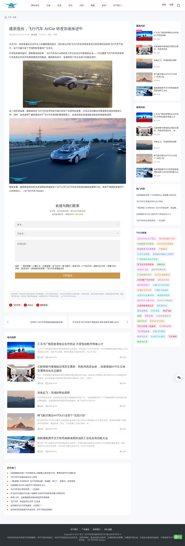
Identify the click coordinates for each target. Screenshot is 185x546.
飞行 (112, 44)
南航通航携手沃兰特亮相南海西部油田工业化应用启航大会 (72, 438)
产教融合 (163, 249)
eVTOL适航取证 (162, 275)
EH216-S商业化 (165, 300)
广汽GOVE (87, 266)
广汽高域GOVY (144, 275)
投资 (23, 44)
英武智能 (27, 266)
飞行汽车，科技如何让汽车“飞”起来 (25, 501)
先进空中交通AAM (145, 295)
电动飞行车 (142, 336)
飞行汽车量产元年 (167, 239)
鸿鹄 (139, 316)
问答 (82, 5)
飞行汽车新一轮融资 (146, 326)
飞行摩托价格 (143, 331)
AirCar (58, 53)
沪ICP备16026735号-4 (111, 534)
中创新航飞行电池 (145, 244)
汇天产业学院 (143, 254)
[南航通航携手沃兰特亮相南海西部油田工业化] (144, 91)
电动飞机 (167, 311)
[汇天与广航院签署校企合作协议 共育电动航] (144, 36)
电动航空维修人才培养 (163, 254)
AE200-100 (142, 269)
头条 (48, 5)
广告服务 (85, 529)
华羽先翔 (149, 316)
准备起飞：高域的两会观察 (53, 392)
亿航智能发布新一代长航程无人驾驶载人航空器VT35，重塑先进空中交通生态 (43, 473)
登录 (164, 4)
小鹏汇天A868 (161, 290)
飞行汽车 (75, 44)
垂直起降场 (142, 311)
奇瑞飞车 (76, 266)
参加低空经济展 (38, 268)
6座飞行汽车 (163, 280)
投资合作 (25, 268)
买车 (71, 5)
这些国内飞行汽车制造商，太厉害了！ (26, 505)
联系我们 (96, 529)
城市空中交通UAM (145, 300)
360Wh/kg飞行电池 (146, 239)
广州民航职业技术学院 (147, 259)
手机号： (21, 234)
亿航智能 (46, 266)
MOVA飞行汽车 (157, 321)
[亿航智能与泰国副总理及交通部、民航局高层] (144, 50)
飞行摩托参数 (165, 326)
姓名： (20, 224)
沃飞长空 (56, 266)
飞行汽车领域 (50, 115)
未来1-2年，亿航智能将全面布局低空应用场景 (29, 497)
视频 (93, 5)
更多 (104, 5)
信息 (59, 5)
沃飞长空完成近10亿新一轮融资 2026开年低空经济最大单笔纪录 (37, 493)
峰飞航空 (66, 266)
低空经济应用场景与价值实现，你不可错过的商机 (31, 509)
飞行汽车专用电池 (165, 244)
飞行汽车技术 (43, 111)
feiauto (39, 191)
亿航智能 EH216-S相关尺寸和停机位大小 (27, 485)
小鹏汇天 (36, 266)
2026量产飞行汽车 (145, 280)
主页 (9, 17)
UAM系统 (155, 311)
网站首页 (35, 5)
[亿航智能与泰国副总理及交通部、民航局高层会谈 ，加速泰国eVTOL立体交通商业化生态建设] (21, 373)
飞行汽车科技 (112, 53)
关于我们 (117, 5)
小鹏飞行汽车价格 (161, 285)
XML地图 (108, 529)
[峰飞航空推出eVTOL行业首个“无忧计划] (144, 77)
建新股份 (47, 44)
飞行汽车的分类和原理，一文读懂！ (25, 489)
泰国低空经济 (163, 295)
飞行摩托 (173, 336)
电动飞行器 (142, 342)
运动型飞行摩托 (158, 336)
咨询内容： (22, 244)
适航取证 (161, 264)
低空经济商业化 (159, 269)
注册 (171, 4)
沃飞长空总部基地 (145, 264)
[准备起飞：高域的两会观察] (21, 399)
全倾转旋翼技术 (163, 316)
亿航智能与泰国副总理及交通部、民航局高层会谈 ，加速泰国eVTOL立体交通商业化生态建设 (81, 368)
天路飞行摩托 (159, 331)
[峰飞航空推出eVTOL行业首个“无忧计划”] (21, 422)
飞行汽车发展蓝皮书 (55, 268)
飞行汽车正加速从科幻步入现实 (23, 477)
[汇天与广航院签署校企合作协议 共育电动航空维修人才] (21, 350)
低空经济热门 (143, 285)
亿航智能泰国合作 (145, 306)
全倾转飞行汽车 (144, 290)
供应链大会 (162, 306)
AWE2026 (142, 321)
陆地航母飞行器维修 (146, 249)
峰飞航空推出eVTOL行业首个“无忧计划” (61, 415)
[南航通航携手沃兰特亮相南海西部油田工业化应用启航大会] (21, 444)
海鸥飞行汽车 (99, 266)
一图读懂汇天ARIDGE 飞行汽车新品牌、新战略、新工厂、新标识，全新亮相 (42, 481)
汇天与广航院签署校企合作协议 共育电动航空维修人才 (70, 343)
